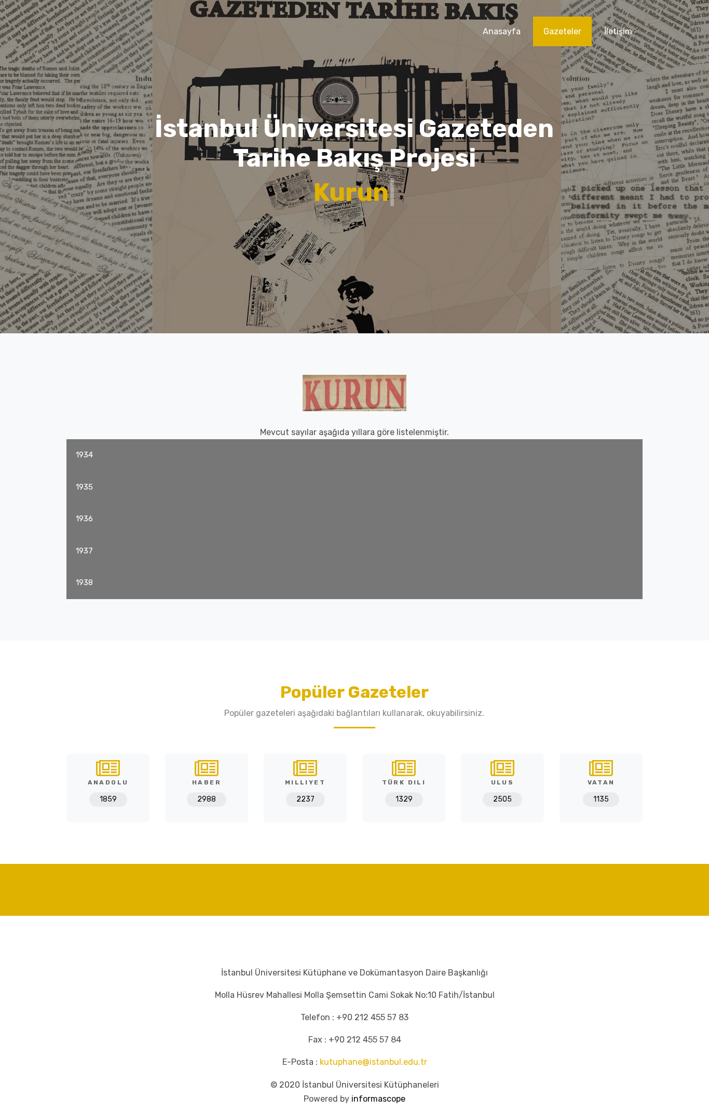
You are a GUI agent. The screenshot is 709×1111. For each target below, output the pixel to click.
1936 (84, 518)
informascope (378, 1099)
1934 (84, 454)
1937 (84, 551)
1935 (84, 487)
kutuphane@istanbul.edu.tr (373, 1062)
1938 (84, 582)
